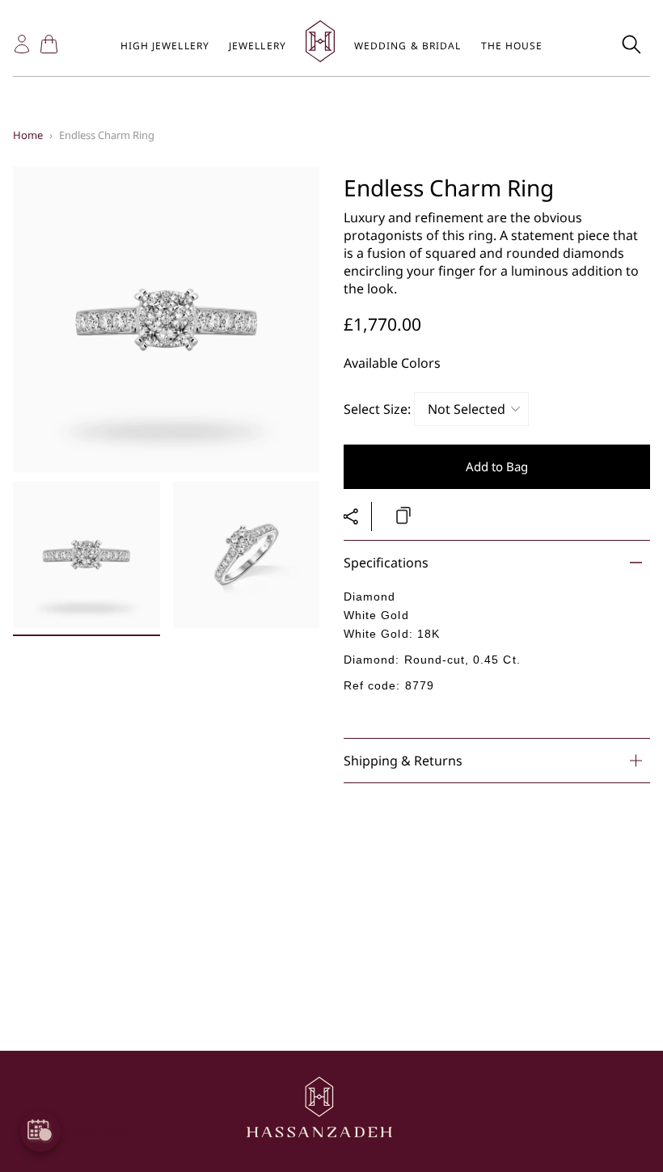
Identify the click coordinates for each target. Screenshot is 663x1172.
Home (28, 135)
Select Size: (377, 409)
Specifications (386, 562)
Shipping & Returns (403, 760)
